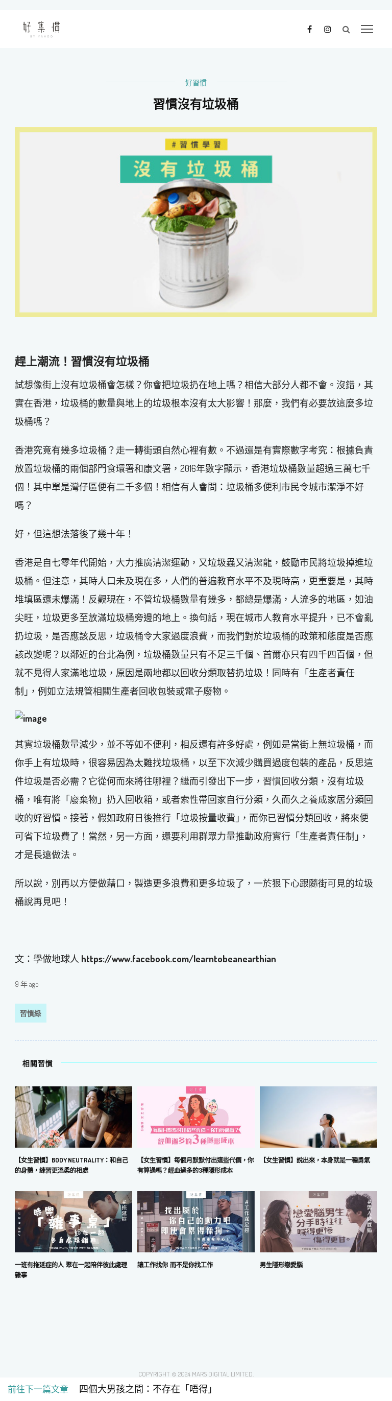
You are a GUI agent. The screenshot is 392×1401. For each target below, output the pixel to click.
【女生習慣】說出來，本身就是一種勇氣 (315, 1160)
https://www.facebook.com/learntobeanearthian (178, 958)
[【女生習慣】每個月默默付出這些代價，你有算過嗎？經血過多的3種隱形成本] (196, 1115)
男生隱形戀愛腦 (281, 1265)
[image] (196, 718)
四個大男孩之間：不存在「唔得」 (143, 1389)
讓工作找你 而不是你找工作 (175, 1265)
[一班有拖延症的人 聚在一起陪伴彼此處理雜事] (73, 1221)
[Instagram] (327, 28)
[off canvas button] (367, 29)
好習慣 (196, 82)
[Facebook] (309, 28)
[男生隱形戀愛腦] (318, 1221)
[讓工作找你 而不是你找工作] (196, 1221)
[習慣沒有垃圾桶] (196, 221)
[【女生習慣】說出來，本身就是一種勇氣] (318, 1115)
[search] (346, 29)
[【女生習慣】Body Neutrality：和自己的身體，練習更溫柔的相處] (73, 1115)
